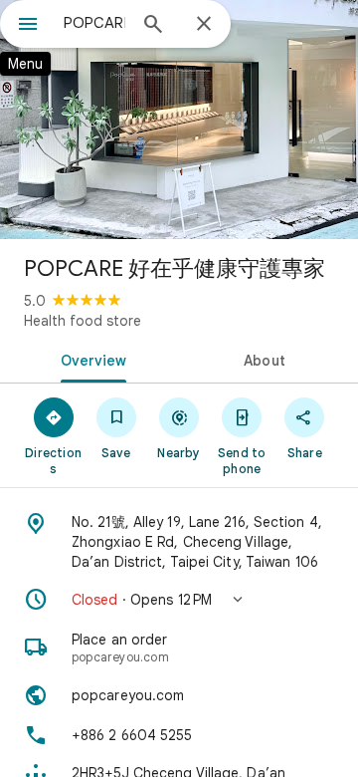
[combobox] (94, 23)
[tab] (90, 359)
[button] (179, 600)
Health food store (82, 321)
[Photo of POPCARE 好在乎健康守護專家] (179, 119)
